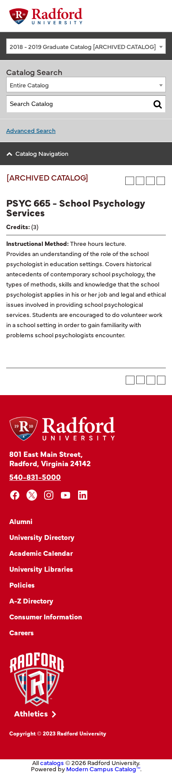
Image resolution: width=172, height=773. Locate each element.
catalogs (52, 762)
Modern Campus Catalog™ (103, 768)
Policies (22, 584)
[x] (31, 495)
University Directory (42, 537)
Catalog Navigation (41, 153)
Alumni (21, 521)
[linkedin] (82, 495)
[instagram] (48, 495)
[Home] (45, 16)
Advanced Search (31, 130)
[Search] (158, 104)
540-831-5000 (35, 476)
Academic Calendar (41, 553)
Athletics (31, 713)
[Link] (36, 679)
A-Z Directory (31, 600)
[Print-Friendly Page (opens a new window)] (150, 181)
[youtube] (65, 495)
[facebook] (14, 495)
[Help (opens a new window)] (161, 181)
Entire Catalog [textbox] (29, 84)
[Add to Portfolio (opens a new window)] (129, 181)
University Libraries (41, 568)
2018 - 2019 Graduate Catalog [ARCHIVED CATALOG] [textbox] (83, 46)
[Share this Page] (140, 181)
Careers (21, 632)
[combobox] (86, 46)
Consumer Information (45, 616)
